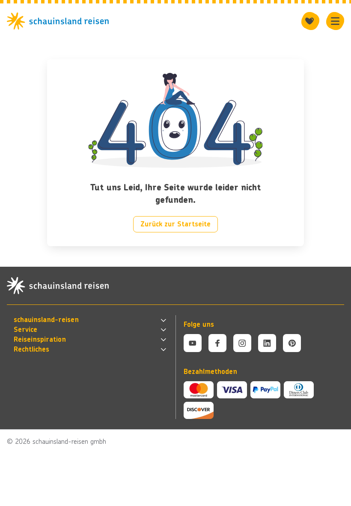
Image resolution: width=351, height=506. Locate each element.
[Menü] (335, 21)
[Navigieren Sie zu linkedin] (267, 343)
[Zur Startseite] (60, 21)
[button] (91, 320)
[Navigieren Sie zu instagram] (242, 343)
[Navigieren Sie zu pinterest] (292, 343)
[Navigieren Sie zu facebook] (217, 343)
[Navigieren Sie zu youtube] (193, 343)
